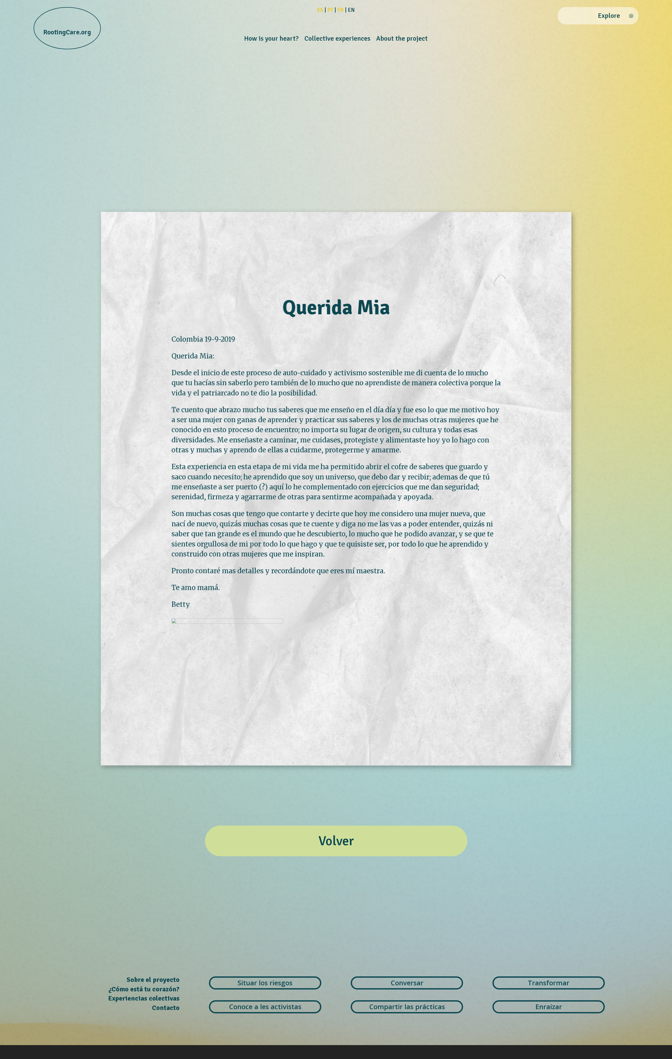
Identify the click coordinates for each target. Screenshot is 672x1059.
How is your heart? (271, 39)
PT (330, 10)
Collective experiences (337, 39)
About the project (402, 39)
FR (340, 10)
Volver (336, 841)
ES (320, 10)
